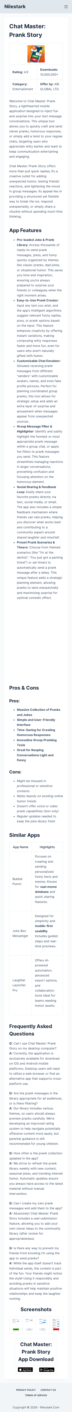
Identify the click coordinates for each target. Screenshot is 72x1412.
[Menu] (66, 6)
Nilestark (15, 6)
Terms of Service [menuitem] (36, 1395)
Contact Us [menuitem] (48, 1390)
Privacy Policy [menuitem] (26, 1390)
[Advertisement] (36, 641)
